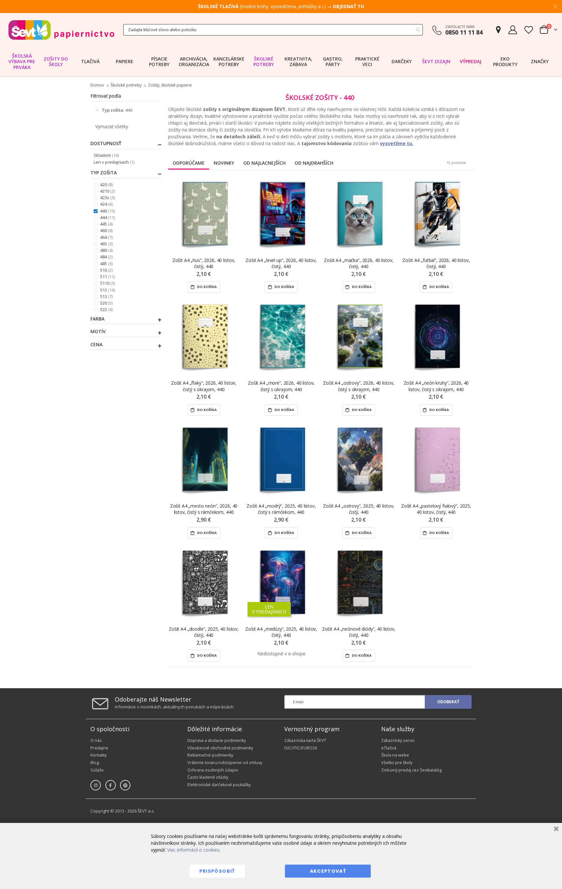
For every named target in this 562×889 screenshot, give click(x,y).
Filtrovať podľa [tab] (105, 96)
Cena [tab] (96, 345)
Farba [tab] (97, 319)
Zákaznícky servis (398, 740)
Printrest (125, 785)
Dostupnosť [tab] (105, 143)
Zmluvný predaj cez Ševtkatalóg (411, 770)
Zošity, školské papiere (170, 85)
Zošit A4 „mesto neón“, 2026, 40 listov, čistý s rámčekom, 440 (204, 509)
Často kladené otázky (207, 777)
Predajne (99, 748)
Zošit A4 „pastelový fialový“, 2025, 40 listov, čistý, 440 (436, 509)
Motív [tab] (98, 332)
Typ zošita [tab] (103, 173)
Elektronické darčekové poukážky (219, 784)
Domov (97, 85)
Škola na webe (395, 755)
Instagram (95, 785)
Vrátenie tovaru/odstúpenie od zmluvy (224, 762)
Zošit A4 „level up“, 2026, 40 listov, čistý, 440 (281, 263)
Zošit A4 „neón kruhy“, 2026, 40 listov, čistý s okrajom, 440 (436, 386)
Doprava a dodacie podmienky (216, 740)
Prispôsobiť (217, 871)
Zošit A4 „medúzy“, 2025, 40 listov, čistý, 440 (281, 632)
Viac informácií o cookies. (194, 850)
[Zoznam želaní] (528, 29)
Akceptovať (328, 871)
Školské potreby (126, 85)
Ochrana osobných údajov (212, 770)
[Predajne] (498, 30)
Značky (540, 61)
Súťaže (97, 770)
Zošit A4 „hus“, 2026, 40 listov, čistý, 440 (203, 263)
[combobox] (273, 29)
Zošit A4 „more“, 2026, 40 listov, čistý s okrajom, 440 (281, 386)
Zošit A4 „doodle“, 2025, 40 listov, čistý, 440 (204, 632)
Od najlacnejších (264, 163)
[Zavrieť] (555, 829)
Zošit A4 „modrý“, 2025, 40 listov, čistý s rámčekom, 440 (281, 509)
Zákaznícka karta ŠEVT (305, 740)
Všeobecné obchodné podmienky (220, 748)
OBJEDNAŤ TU (348, 6)
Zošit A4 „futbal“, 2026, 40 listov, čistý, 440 (436, 263)
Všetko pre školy (396, 762)
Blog (94, 762)
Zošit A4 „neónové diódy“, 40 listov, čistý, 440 (358, 632)
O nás (96, 740)
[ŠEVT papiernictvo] (61, 30)
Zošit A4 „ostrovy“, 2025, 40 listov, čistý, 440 (358, 509)
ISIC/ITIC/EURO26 (300, 748)
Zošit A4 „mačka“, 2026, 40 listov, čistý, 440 (358, 263)
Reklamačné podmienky (210, 755)
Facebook (110, 785)
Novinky (224, 163)
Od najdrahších (314, 163)
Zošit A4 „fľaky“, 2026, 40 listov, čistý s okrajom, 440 (203, 386)
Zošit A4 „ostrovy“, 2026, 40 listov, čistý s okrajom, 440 (358, 386)
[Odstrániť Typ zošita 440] (97, 110)
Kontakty (98, 755)
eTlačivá (388, 748)
